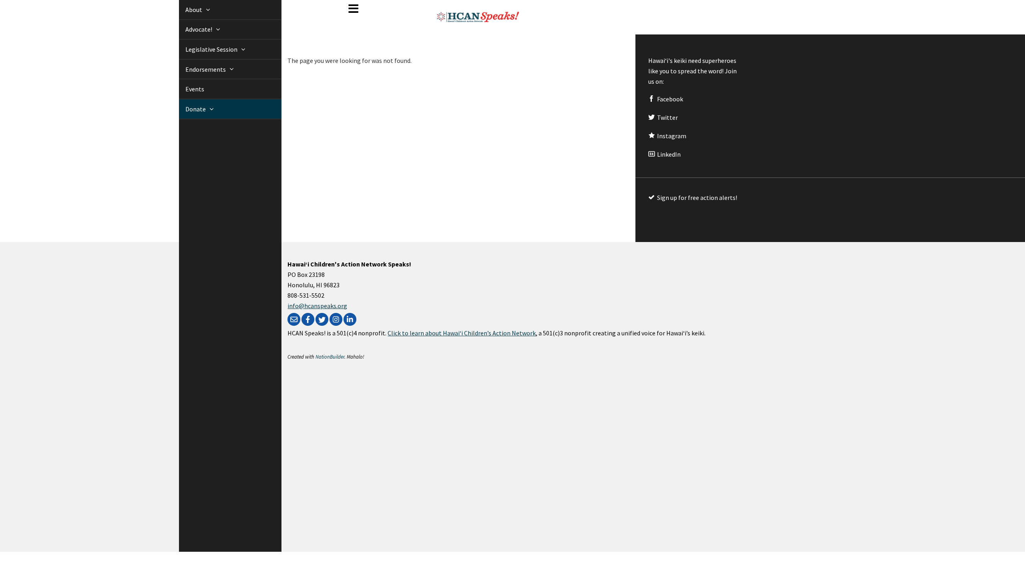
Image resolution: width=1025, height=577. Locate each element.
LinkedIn (668, 154)
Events (185, 89)
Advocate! (190, 29)
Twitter (667, 117)
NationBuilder (330, 356)
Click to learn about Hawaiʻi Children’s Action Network (462, 333)
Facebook (669, 99)
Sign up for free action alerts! (696, 198)
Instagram (671, 136)
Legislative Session (202, 49)
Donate (187, 109)
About (185, 10)
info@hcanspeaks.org (317, 306)
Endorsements (197, 69)
